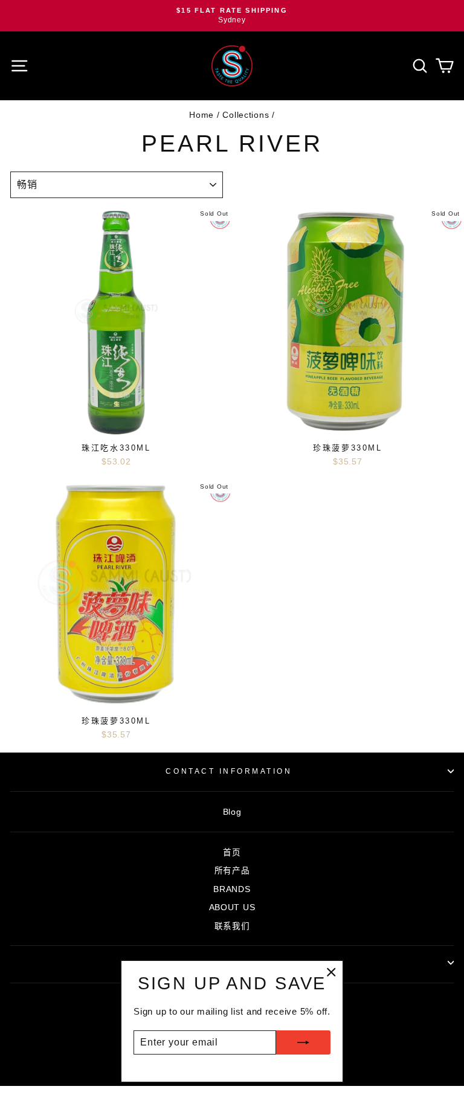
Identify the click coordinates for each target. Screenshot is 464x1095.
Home (201, 115)
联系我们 (232, 926)
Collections (245, 115)
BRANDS (231, 889)
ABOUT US (232, 907)
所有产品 (232, 870)
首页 (231, 852)
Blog (232, 812)
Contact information (229, 771)
